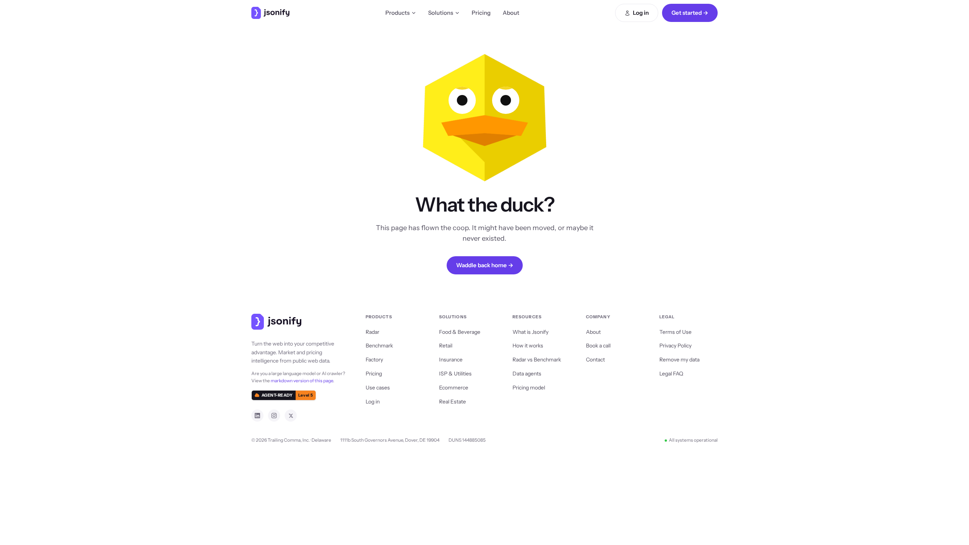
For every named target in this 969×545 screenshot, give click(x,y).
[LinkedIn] (257, 416)
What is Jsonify (530, 332)
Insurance (451, 359)
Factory (374, 359)
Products (397, 12)
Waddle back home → (484, 265)
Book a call (598, 345)
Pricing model (529, 387)
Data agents (527, 373)
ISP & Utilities (455, 373)
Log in (641, 12)
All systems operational (693, 440)
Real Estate (452, 401)
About (511, 12)
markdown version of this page (302, 380)
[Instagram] (274, 416)
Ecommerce (453, 387)
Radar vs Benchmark (537, 359)
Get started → (689, 12)
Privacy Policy (675, 345)
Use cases (378, 387)
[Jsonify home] (270, 13)
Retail (445, 345)
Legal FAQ (671, 373)
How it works (528, 345)
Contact (595, 359)
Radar (372, 332)
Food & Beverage (459, 332)
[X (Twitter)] (291, 416)
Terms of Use (675, 332)
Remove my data (679, 359)
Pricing (481, 12)
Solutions (440, 12)
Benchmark (379, 345)
